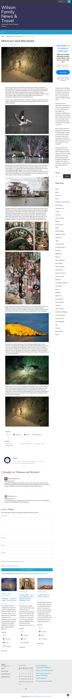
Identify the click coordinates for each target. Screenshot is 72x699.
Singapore (58, 292)
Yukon (57, 334)
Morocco (57, 257)
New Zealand (59, 263)
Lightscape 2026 (41, 678)
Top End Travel (59, 309)
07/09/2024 (4, 603)
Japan (57, 241)
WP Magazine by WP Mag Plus (43, 696)
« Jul (25, 688)
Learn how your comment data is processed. (35, 573)
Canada (57, 211)
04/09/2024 (22, 603)
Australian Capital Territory (62, 202)
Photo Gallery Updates (61, 283)
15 (30, 676)
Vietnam (57, 328)
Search (57, 173)
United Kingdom (59, 321)
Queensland (58, 286)
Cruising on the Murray (25, 443)
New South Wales (60, 260)
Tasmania (57, 305)
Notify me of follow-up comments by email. (12, 561)
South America (59, 299)
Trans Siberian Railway (61, 312)
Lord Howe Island (60, 247)
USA (56, 325)
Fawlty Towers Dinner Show (44, 670)
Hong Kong (58, 237)
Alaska (57, 192)
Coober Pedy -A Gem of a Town (43, 596)
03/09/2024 (40, 600)
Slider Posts (58, 296)
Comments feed (5, 674)
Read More (4, 651)
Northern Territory (6, 593)
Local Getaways (59, 244)
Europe (57, 221)
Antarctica (58, 195)
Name (3, 537)
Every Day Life (59, 224)
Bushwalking (58, 205)
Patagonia (58, 279)
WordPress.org (5, 677)
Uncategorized (59, 318)
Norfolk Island (59, 270)
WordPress (31, 696)
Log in (3, 668)
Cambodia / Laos (59, 208)
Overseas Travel (59, 276)
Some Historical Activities (44, 681)
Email (3, 545)
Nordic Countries (60, 266)
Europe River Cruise (39, 443)
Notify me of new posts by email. (9, 566)
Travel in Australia (60, 315)
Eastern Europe (59, 218)
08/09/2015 (4, 44)
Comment (4, 516)
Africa (56, 189)
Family (57, 228)
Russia (57, 289)
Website (3, 553)
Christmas (58, 215)
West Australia (59, 331)
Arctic (56, 199)
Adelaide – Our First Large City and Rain (9, 599)
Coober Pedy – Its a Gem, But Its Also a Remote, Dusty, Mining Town (26, 597)
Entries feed (4, 671)
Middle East (58, 254)
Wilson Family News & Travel (9, 14)
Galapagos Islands (60, 234)
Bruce (15, 458)
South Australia (13, 44)
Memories (58, 250)
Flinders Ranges (59, 231)
